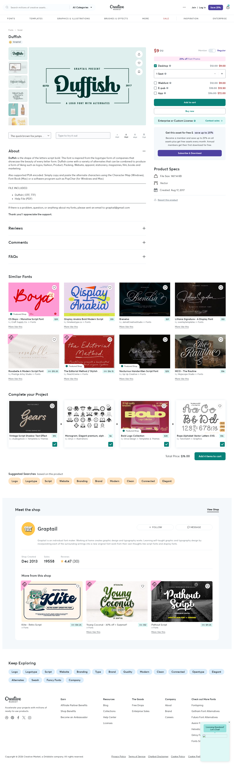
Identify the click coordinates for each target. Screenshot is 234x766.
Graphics (197, 438)
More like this (15, 326)
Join (194, 7)
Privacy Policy (118, 756)
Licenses (108, 723)
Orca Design (130, 438)
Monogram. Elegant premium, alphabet (87, 435)
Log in (202, 7)
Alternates (18, 680)
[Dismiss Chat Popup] (229, 722)
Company (75, 680)
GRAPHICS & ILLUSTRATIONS (73, 19)
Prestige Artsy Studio (21, 374)
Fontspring (197, 705)
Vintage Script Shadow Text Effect (28, 435)
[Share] (139, 54)
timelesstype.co (74, 322)
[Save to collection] (139, 71)
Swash (35, 680)
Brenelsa (124, 319)
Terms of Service (136, 756)
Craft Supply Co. (19, 322)
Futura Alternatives (204, 717)
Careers (169, 717)
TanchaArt (185, 438)
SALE (166, 19)
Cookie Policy (178, 756)
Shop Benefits (68, 711)
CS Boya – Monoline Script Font (26, 319)
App (160, 93)
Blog (105, 705)
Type (98, 671)
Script (20, 30)
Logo (15, 671)
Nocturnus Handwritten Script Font (138, 371)
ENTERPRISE (220, 19)
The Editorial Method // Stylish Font (83, 371)
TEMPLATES (36, 19)
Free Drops (138, 705)
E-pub (161, 88)
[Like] (139, 63)
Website (64, 671)
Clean (160, 671)
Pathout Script (159, 624)
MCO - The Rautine (185, 371)
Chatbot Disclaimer (158, 756)
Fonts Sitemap (199, 741)
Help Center (109, 717)
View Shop (213, 509)
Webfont (163, 83)
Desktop (163, 65)
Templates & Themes (38, 438)
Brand (112, 671)
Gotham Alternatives (205, 711)
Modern (144, 671)
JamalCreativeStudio (132, 322)
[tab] (18, 53)
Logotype (31, 671)
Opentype (198, 671)
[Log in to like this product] (54, 287)
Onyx (70, 438)
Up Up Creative (129, 374)
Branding (82, 671)
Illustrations (82, 438)
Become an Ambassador (74, 717)
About (168, 705)
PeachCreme (73, 374)
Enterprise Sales (140, 711)
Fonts (10, 30)
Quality (127, 671)
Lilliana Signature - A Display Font (194, 319)
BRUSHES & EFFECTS (116, 19)
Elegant (216, 671)
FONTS (11, 19)
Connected (178, 671)
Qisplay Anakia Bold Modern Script (83, 319)
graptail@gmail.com (118, 207)
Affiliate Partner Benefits (74, 705)
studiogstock (18, 438)
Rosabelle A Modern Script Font (25, 371)
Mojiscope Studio (186, 374)
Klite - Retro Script (31, 624)
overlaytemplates (186, 322)
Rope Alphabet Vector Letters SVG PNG (198, 435)
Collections (109, 711)
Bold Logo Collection (132, 435)
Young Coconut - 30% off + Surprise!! (106, 624)
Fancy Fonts (54, 680)
